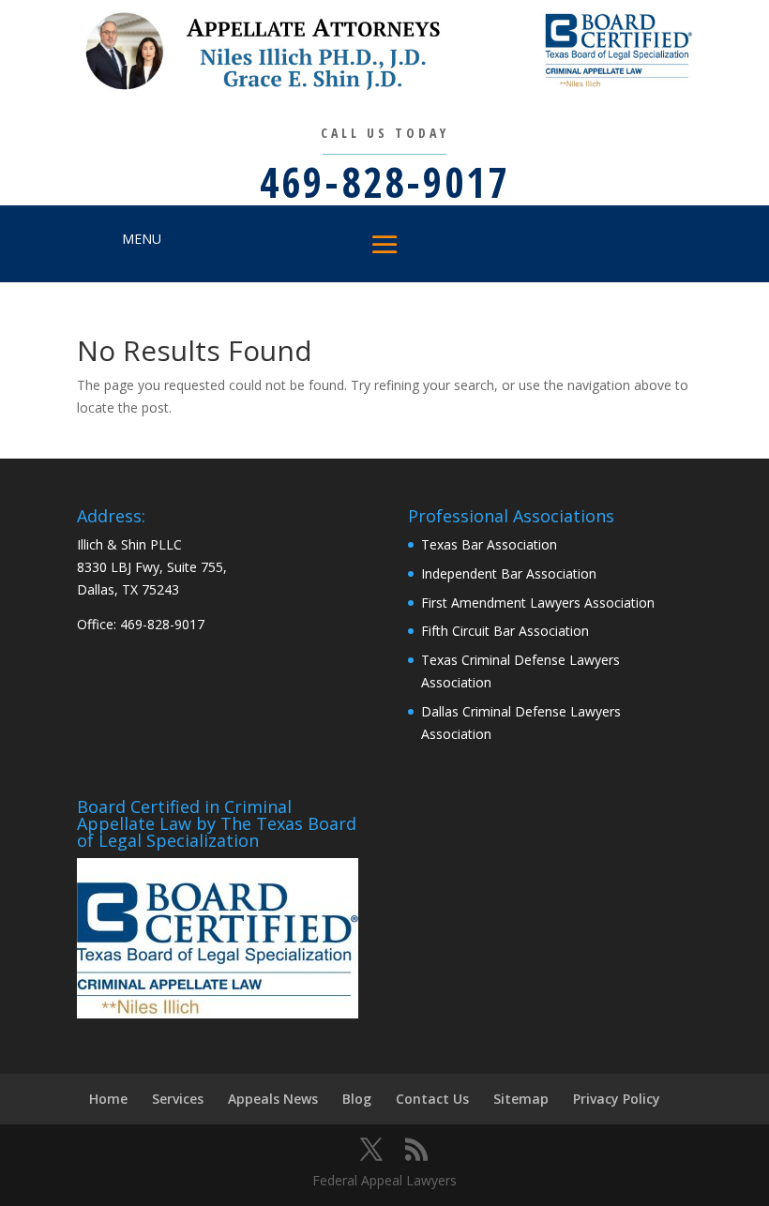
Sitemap (521, 1099)
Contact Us (432, 1099)
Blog (356, 1099)
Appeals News (273, 1099)
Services (178, 1099)
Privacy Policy (616, 1099)
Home (108, 1099)
